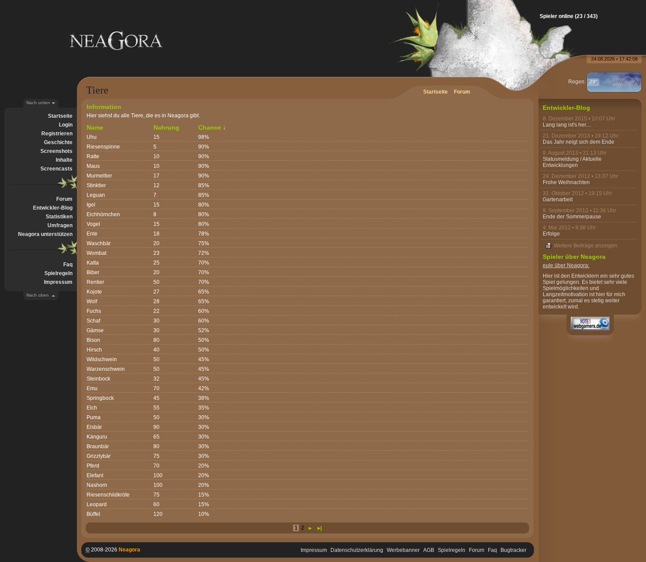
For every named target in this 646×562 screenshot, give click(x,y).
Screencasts (56, 169)
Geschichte (58, 142)
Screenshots (56, 151)
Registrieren (57, 134)
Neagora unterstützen (45, 234)
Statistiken (59, 217)
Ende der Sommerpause (572, 217)
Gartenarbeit (558, 199)
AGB (428, 550)
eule (548, 265)
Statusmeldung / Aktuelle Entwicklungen (572, 162)
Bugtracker (513, 550)
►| (318, 528)
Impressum (58, 282)
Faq (68, 264)
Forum (64, 199)
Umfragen (60, 225)
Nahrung (166, 127)
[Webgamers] (590, 323)
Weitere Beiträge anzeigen (585, 246)
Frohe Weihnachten (566, 182)
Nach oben (37, 295)
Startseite (60, 116)
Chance (209, 127)
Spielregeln (58, 273)
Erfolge (551, 234)
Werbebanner (403, 550)
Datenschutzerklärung (356, 550)
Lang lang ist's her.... (567, 125)
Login (66, 125)
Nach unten (38, 102)
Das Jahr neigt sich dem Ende (578, 142)
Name (95, 127)
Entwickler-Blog (53, 208)
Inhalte (64, 160)
